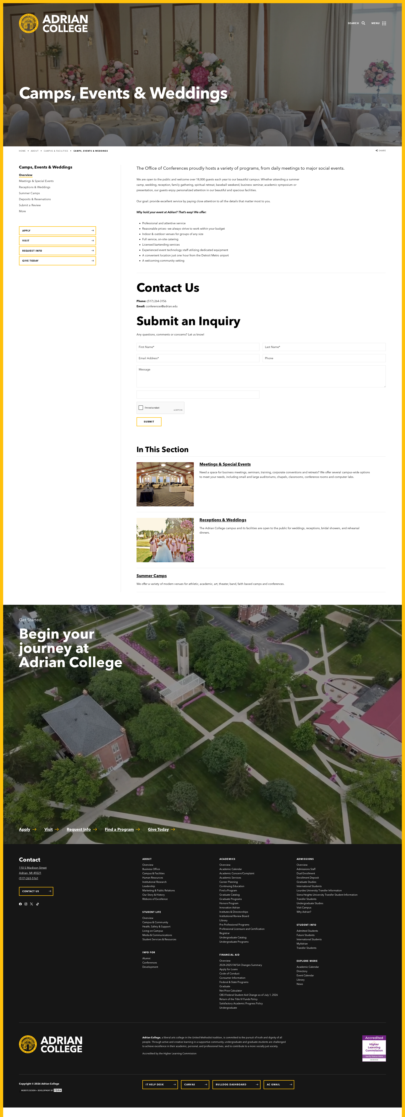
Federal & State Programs (233, 982)
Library (223, 920)
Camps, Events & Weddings (91, 151)
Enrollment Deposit (308, 877)
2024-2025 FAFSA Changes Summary (240, 965)
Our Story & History (153, 894)
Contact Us (30, 891)
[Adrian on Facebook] (20, 904)
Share (382, 151)
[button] (356, 23)
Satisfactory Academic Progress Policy (241, 1003)
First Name (146, 347)
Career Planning (228, 881)
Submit (149, 421)
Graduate (224, 986)
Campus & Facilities (56, 151)
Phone (269, 358)
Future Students (306, 935)
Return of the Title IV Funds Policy (238, 999)
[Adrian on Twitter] (32, 904)
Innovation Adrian (229, 907)
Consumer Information (232, 977)
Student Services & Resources (159, 939)
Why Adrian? (304, 911)
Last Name (272, 347)
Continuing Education (231, 886)
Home (22, 151)
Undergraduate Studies (310, 903)
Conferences (149, 962)
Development (150, 966)
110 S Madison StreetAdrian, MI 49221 (33, 870)
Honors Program (228, 903)
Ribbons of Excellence (155, 899)
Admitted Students (307, 930)
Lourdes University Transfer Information (319, 890)
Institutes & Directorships (233, 911)
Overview (147, 864)
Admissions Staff (306, 869)
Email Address (148, 358)
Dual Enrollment (306, 873)
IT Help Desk (155, 1084)
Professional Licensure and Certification (241, 928)
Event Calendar (305, 975)
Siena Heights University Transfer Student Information (327, 894)
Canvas (189, 1084)
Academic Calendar (230, 869)
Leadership (148, 886)
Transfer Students (307, 899)
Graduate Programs (230, 899)
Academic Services (230, 877)
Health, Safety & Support (156, 926)
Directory (302, 971)
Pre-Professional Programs (234, 924)
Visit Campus (304, 907)
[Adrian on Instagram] (26, 904)
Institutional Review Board (234, 916)
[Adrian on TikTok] (37, 904)
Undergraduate (228, 1007)
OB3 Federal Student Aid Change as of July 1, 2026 (248, 994)
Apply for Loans (228, 969)
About (35, 151)
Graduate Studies (306, 881)
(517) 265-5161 (28, 878)
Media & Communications (157, 935)
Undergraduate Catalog (232, 937)
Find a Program (228, 890)
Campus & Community (155, 922)
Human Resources (152, 877)
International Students (309, 886)
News (300, 984)
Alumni (146, 958)
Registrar (224, 933)
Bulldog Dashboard (231, 1084)
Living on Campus (152, 930)
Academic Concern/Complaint (236, 873)
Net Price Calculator (230, 990)
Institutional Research (154, 881)
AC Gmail (273, 1084)
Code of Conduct (229, 973)
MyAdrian (302, 943)
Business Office (151, 869)
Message (144, 369)
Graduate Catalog (229, 894)
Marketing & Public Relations (158, 890)
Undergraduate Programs (234, 941)
